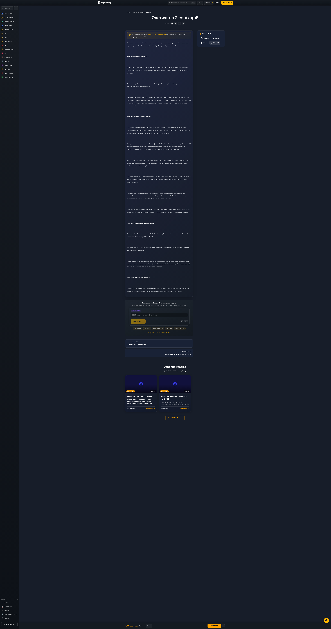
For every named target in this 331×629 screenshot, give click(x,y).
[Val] (17, 53)
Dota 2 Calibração (179, 328)
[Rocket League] (17, 14)
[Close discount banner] (223, 625)
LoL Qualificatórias (158, 328)
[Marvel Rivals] (17, 65)
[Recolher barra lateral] (16, 8)
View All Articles (173, 418)
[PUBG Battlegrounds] (17, 49)
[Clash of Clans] (17, 30)
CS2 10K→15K (137, 328)
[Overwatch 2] (17, 57)
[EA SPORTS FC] (17, 77)
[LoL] (17, 34)
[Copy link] (183, 23)
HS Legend (169, 328)
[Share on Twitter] (175, 23)
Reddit (205, 43)
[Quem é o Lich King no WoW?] (141, 393)
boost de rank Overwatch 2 (157, 35)
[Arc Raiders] (17, 69)
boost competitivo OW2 (159, 333)
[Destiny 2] (17, 61)
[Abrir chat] (326, 620)
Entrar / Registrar (9, 624)
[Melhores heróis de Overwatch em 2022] (175, 393)
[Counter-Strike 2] (17, 18)
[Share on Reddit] (179, 23)
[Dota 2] (17, 45)
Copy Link (216, 43)
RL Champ (147, 328)
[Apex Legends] (17, 73)
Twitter (217, 38)
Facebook (206, 38)
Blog (134, 12)
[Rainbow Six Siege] (17, 22)
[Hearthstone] (17, 41)
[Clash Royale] (17, 26)
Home (128, 12)
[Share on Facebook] (171, 23)
